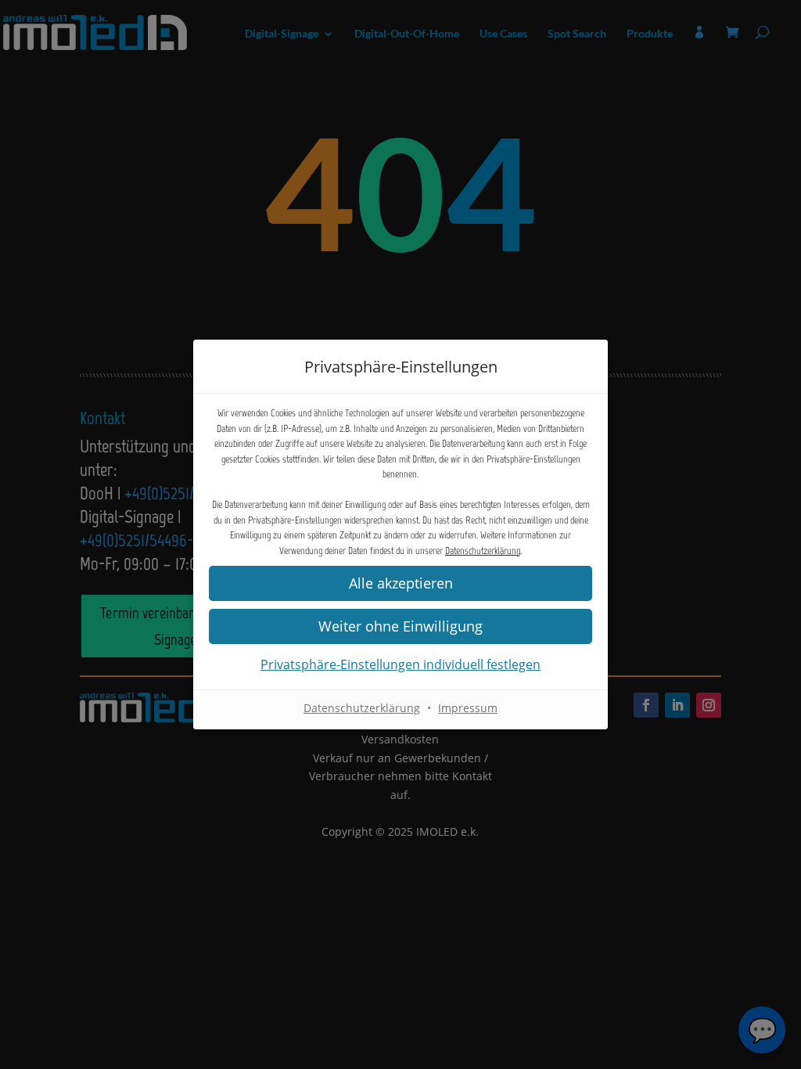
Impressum (467, 707)
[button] (400, 626)
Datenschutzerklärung (482, 550)
